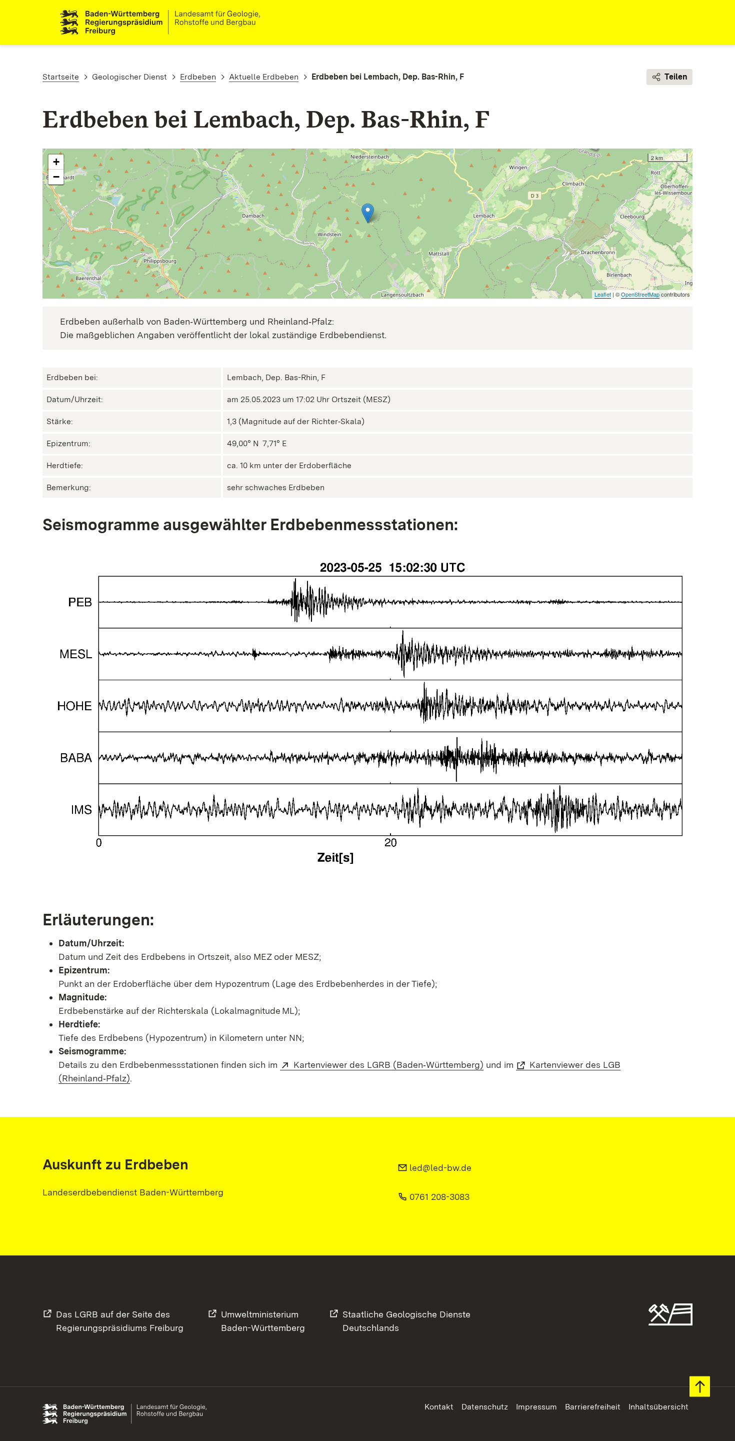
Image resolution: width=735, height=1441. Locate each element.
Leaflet (602, 294)
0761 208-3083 (440, 1196)
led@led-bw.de (441, 1167)
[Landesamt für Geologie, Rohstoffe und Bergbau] (164, 22)
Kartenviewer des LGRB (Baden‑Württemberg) (389, 1064)
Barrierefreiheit (592, 1406)
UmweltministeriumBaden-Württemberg (263, 1321)
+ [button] (56, 162)
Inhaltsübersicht (658, 1406)
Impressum (536, 1406)
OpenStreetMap (640, 294)
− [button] (56, 177)
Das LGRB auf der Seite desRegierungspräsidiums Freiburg (120, 1321)
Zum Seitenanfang (699, 1386)
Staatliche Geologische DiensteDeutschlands (406, 1321)
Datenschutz (485, 1406)
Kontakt (439, 1406)
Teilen (676, 77)
